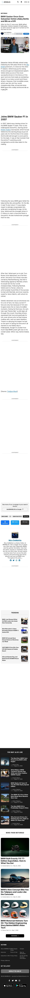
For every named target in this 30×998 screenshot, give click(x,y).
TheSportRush (12, 391)
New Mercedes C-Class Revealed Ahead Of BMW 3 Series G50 (10, 630)
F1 (10, 516)
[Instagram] (16, 560)
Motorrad (4, 13)
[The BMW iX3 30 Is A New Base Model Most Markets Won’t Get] (5, 794)
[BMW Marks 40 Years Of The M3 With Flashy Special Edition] (5, 783)
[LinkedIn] (19, 560)
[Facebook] (11, 560)
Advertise (3, 952)
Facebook (5, 523)
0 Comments (26, 33)
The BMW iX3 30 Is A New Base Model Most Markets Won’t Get (19, 796)
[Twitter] (13, 560)
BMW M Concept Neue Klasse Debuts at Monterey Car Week (10, 639)
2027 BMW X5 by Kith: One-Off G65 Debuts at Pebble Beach (10, 649)
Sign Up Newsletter (23, 953)
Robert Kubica (6, 130)
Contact (22, 948)
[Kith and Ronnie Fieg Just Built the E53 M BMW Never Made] (24, 656)
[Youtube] (16, 981)
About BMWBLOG (5, 948)
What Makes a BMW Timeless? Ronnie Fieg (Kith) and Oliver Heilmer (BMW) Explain (19, 772)
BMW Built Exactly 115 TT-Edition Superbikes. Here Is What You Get (13, 860)
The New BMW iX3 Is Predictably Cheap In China (19, 807)
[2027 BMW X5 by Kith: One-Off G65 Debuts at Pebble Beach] (24, 647)
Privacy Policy (13, 955)
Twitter (16, 522)
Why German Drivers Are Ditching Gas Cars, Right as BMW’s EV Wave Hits (19, 818)
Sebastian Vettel (17, 516)
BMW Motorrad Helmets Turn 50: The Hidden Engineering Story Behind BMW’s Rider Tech (14, 924)
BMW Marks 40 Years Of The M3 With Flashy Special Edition (20, 784)
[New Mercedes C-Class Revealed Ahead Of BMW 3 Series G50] (24, 628)
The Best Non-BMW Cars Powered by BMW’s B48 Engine (19, 759)
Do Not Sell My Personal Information (24, 957)
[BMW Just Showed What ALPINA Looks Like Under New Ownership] (24, 618)
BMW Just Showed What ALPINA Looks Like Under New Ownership (10, 621)
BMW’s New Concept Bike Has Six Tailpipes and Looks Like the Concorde (15, 892)
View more (14, 935)
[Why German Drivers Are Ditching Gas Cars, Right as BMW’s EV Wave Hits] (5, 817)
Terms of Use (13, 952)
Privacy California (5, 960)
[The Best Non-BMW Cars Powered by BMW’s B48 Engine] (5, 758)
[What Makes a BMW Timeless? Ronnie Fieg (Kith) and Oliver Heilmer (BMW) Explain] (5, 770)
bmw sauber (5, 516)
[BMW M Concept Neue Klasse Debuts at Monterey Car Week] (24, 637)
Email (25, 522)
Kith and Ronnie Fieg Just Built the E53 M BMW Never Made (10, 658)
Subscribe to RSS (5, 955)
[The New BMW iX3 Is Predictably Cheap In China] (5, 806)
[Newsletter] (21, 2)
